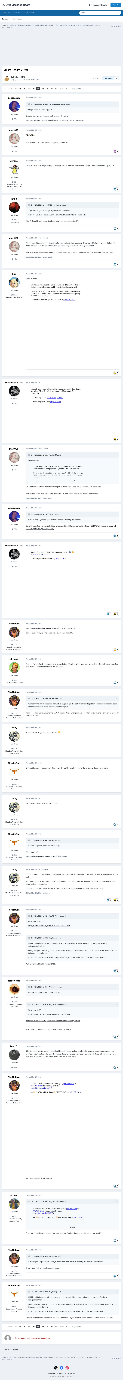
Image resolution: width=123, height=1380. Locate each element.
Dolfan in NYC (19, 77)
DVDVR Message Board (16, 4)
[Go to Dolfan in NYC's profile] (6, 78)
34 (20, 89)
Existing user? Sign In (98, 5)
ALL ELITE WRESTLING (31, 79)
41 (51, 89)
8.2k (15, 182)
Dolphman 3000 (58, 104)
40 (47, 89)
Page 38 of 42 (77, 89)
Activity (17, 13)
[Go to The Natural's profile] (14, 632)
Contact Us (61, 1373)
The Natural (13, 623)
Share (96, 78)
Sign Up (116, 5)
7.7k (15, 119)
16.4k (15, 749)
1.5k (15, 151)
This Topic (109, 13)
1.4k (15, 403)
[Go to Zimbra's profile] (14, 169)
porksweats (14, 980)
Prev (10, 89)
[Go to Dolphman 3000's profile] (14, 391)
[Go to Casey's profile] (14, 736)
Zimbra (14, 161)
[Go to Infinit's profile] (14, 207)
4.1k (15, 1216)
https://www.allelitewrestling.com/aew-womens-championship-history (53, 1021)
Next (62, 89)
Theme (51, 1373)
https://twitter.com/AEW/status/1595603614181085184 (46, 856)
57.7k (15, 645)
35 (24, 89)
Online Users (17, 19)
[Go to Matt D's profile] (14, 1054)
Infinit (14, 199)
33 (15, 89)
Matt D (13, 1046)
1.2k (15, 1002)
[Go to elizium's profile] (14, 667)
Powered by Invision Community (61, 1376)
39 (43, 89)
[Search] (118, 13)
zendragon (14, 98)
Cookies (71, 1373)
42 (56, 89)
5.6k (15, 680)
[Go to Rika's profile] (14, 282)
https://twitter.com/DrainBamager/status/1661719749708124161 (50, 628)
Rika (14, 274)
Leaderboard (29, 13)
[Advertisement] (30, 49)
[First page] (5, 88)
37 (34, 89)
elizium (14, 659)
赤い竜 (54, 455)
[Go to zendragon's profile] (14, 106)
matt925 (13, 130)
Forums (5, 19)
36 (29, 89)
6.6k (15, 220)
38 (38, 89)
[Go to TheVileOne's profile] (14, 771)
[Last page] (67, 88)
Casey (13, 727)
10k (15, 784)
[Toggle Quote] (29, 104)
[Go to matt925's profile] (14, 138)
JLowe (13, 1195)
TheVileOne (14, 763)
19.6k (15, 1067)
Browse (7, 13)
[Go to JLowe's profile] (14, 1203)
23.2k (15, 295)
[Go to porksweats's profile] (14, 989)
